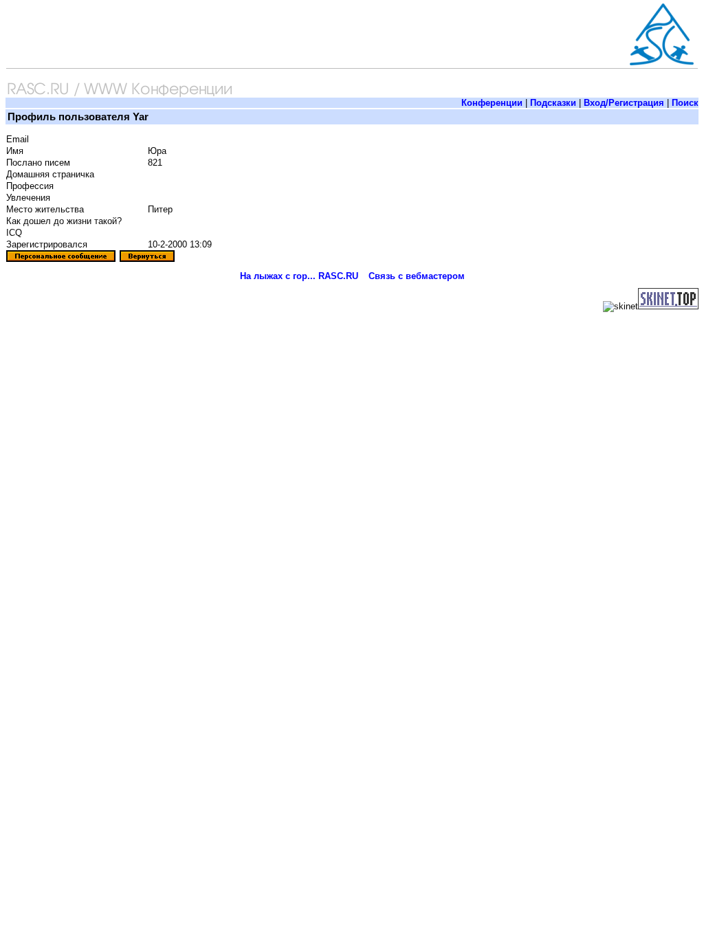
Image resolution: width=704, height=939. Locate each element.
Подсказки (553, 103)
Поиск (685, 103)
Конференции (491, 103)
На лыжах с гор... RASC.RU (299, 276)
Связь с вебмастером (416, 276)
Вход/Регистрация (624, 103)
